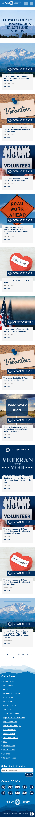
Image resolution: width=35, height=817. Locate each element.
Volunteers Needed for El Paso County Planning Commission (16, 379)
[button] (26, 3)
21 (17, 657)
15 (14, 655)
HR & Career (8, 697)
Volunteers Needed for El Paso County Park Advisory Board (16, 179)
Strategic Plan (9, 733)
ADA (5, 742)
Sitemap (6, 754)
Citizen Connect (9, 758)
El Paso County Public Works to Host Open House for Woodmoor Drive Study (16, 78)
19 (31, 655)
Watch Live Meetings (12, 725)
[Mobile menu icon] (31, 3)
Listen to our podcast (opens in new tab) (25, 788)
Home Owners (9, 681)
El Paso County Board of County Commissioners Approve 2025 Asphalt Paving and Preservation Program (16, 634)
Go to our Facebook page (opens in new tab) (3, 794)
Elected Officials (9, 705)
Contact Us (7, 709)
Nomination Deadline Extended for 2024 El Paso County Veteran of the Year (17, 480)
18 (27, 655)
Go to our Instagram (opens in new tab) (25, 794)
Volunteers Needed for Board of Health (16, 281)
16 (19, 655)
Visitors (6, 689)
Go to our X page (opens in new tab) (10, 794)
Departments (9, 701)
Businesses (8, 685)
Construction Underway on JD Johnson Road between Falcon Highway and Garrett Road (15, 429)
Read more (7, 86)
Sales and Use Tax (10, 737)
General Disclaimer (11, 713)
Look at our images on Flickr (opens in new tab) (32, 788)
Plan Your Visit (9, 746)
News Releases (9, 729)
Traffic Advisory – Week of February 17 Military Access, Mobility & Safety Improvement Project (16, 230)
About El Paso (9, 750)
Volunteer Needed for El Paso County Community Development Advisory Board (17, 129)
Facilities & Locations (12, 693)
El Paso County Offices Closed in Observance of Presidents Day (16, 330)
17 (23, 655)
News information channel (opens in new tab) (3, 788)
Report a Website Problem (14, 717)
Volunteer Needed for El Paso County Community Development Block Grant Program (17, 531)
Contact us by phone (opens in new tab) (10, 788)
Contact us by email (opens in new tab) (18, 788)
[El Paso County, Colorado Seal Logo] (17, 802)
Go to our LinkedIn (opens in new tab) (32, 794)
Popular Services (10, 721)
